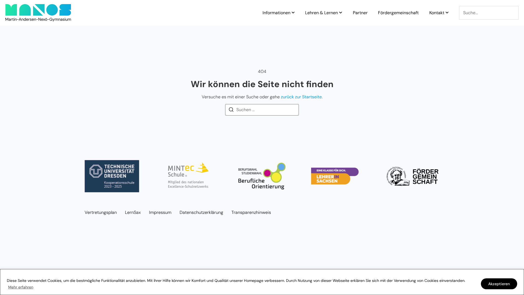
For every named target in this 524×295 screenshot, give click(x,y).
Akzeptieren (499, 283)
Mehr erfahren (20, 287)
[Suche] (489, 13)
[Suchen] (231, 110)
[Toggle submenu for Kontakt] (446, 13)
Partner (360, 13)
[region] (262, 282)
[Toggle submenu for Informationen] (292, 13)
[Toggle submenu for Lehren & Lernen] (340, 13)
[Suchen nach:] (262, 110)
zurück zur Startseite (301, 97)
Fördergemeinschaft (398, 13)
